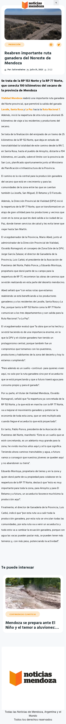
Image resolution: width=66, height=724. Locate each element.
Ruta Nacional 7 (51, 110)
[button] (56, 2)
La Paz (29, 110)
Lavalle (5, 110)
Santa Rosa (17, 110)
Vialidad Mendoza (11, 98)
